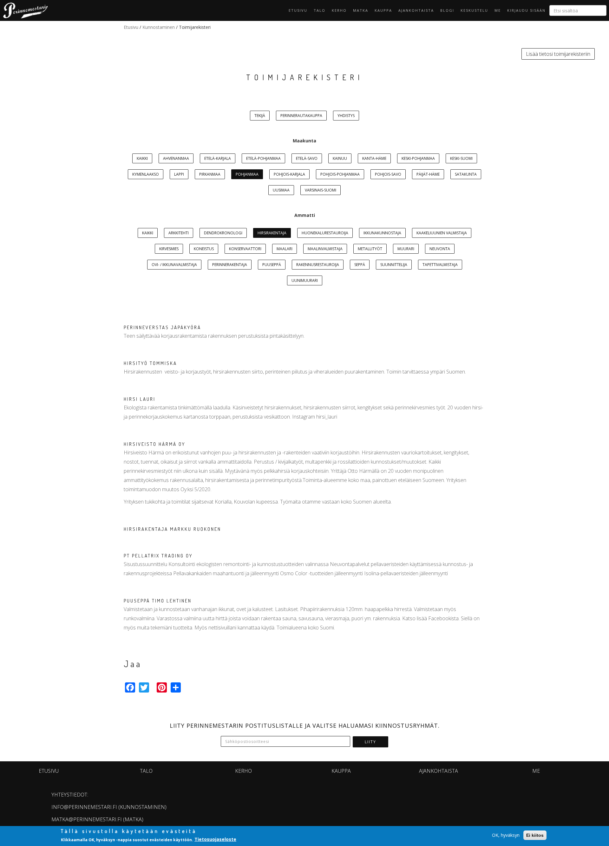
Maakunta (304, 141)
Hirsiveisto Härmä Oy (154, 444)
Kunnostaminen (158, 27)
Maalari (284, 248)
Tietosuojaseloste (215, 839)
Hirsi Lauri (139, 399)
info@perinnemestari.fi (84, 807)
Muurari (405, 248)
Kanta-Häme (374, 158)
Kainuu (340, 158)
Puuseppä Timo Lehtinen (158, 601)
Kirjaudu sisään (526, 10)
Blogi (447, 10)
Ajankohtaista (416, 10)
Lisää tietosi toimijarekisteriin (558, 53)
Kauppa (383, 10)
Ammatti (304, 215)
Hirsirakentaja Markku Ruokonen (172, 529)
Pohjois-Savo (388, 174)
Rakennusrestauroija (317, 264)
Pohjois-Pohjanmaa (340, 174)
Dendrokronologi (223, 233)
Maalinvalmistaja (325, 248)
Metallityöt (370, 248)
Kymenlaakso (145, 174)
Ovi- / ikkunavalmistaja (174, 264)
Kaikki (142, 158)
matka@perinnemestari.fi (86, 819)
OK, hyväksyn (506, 835)
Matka (360, 10)
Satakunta (466, 174)
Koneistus (204, 248)
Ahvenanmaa (176, 158)
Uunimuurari (304, 280)
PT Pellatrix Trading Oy (158, 556)
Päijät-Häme (428, 174)
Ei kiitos (535, 835)
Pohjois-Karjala (289, 174)
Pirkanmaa (209, 174)
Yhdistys (346, 115)
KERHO (339, 10)
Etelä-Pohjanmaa (263, 158)
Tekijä (259, 115)
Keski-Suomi (461, 158)
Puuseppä (271, 264)
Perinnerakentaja (229, 264)
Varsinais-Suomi (320, 190)
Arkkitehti (178, 233)
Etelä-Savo (307, 158)
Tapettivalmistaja (440, 264)
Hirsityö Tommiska (150, 363)
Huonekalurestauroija (325, 233)
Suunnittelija (393, 264)
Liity (370, 742)
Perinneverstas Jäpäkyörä (162, 327)
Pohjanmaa (247, 174)
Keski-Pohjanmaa (418, 158)
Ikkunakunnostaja (382, 233)
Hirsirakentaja (272, 233)
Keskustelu (474, 10)
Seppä (359, 264)
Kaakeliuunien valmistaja (441, 233)
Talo (319, 10)
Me (497, 10)
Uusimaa (281, 190)
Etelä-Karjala (217, 158)
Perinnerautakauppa (301, 115)
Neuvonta (439, 248)
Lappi (179, 174)
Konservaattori (245, 248)
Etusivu (298, 10)
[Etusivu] (24, 10)
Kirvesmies (169, 248)
